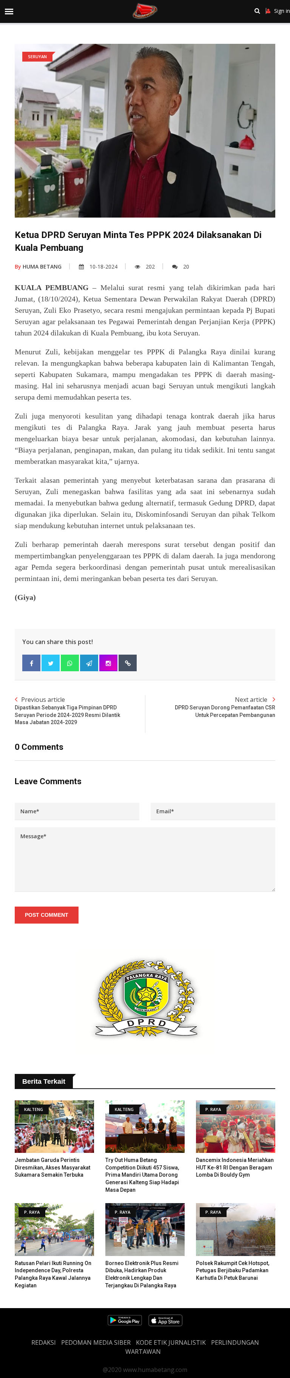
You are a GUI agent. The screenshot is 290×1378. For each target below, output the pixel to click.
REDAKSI (43, 1342)
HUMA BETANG (38, 266)
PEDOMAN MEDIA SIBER (96, 1342)
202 (150, 266)
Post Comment (46, 915)
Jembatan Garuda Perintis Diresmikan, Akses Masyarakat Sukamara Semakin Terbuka (52, 1167)
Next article (225, 706)
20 (186, 266)
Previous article (67, 710)
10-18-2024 (103, 266)
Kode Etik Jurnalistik (171, 1342)
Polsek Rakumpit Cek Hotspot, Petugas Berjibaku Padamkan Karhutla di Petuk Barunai (232, 1270)
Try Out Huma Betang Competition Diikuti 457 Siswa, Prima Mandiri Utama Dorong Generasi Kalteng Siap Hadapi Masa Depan (142, 1175)
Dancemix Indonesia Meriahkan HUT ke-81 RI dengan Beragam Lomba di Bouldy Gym (235, 1167)
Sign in (282, 11)
